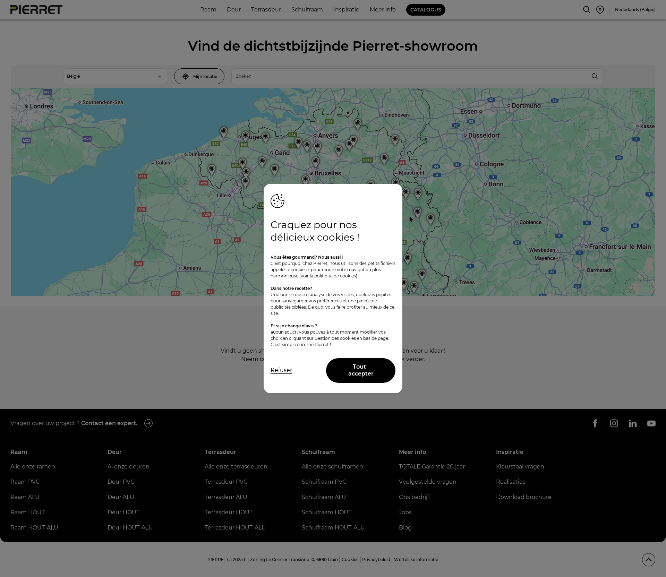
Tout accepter (361, 370)
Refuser (281, 370)
